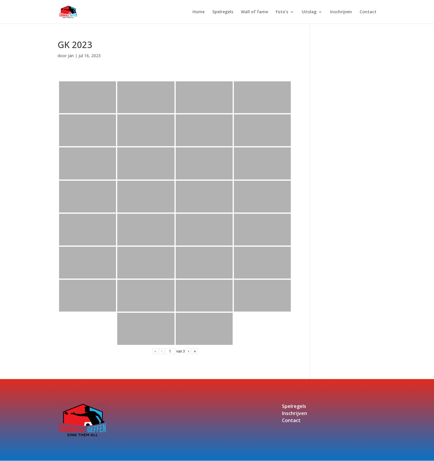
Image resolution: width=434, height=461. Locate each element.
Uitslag (309, 12)
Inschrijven (341, 12)
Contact (368, 12)
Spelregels (222, 12)
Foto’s (282, 12)
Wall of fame (254, 12)
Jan (71, 55)
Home (198, 12)
